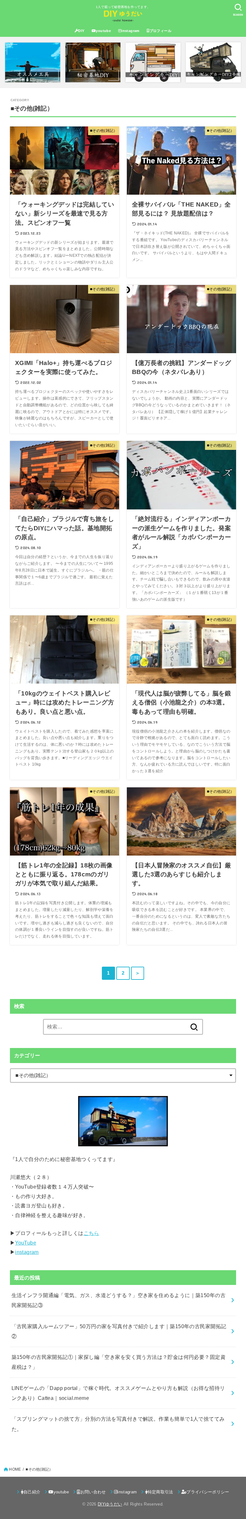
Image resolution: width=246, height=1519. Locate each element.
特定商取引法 (160, 1492)
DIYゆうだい (110, 1504)
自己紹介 (31, 1492)
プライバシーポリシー (207, 1492)
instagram (130, 31)
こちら (91, 1233)
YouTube (25, 1243)
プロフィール (160, 31)
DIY (81, 31)
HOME (15, 1469)
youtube (103, 31)
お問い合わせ (93, 1492)
